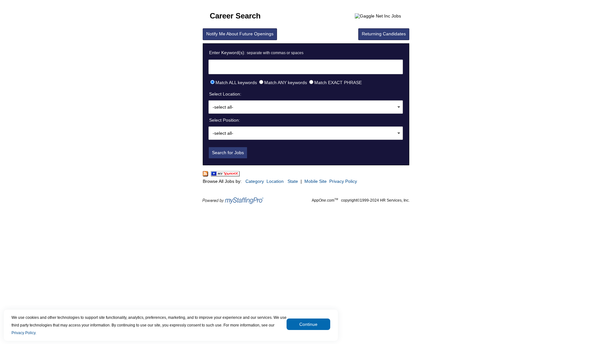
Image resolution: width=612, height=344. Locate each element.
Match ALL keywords (236, 82)
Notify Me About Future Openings (239, 33)
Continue (308, 324)
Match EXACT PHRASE (338, 82)
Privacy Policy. (23, 333)
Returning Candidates (384, 33)
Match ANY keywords (285, 82)
